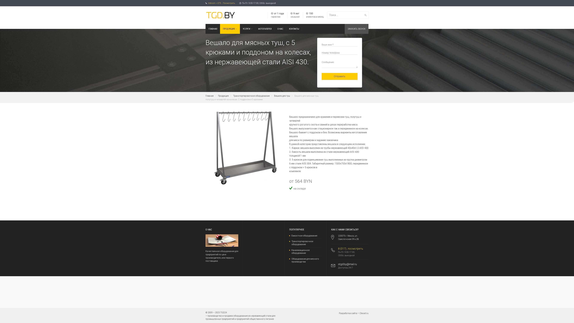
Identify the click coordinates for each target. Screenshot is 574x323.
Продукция (229, 29)
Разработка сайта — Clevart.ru (353, 313)
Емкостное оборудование (304, 235)
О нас (280, 29)
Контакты (294, 29)
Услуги (246, 29)
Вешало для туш (282, 96)
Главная (213, 29)
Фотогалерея (265, 29)
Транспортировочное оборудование (251, 96)
